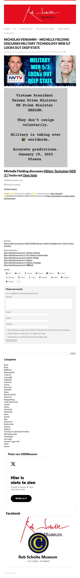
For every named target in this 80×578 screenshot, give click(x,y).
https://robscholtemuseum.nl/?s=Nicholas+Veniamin (22, 253)
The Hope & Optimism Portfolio (16, 432)
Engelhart (8, 380)
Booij (6, 367)
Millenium (8, 412)
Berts (6, 365)
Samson (7, 427)
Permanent (26, 29)
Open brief (63, 29)
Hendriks (7, 390)
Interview (35, 52)
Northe (7, 417)
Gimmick (7, 382)
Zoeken (73, 353)
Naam (8, 312)
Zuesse (6, 446)
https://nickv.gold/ (57, 194)
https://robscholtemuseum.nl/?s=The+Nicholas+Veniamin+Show (26, 255)
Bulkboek (8, 370)
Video (61, 52)
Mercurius (8, 409)
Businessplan (21, 52)
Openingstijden (45, 29)
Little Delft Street (11, 402)
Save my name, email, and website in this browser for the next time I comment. (39, 330)
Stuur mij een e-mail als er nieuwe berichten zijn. (27, 337)
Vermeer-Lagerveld (11, 441)
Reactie (9, 297)
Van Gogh (8, 439)
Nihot (6, 414)
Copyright (8, 377)
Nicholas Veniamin (10, 189)
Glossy (6, 385)
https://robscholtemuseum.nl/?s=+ (18, 265)
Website (9, 324)
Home (7, 29)
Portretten (8, 422)
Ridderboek (54, 52)
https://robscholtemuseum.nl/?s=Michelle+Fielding (21, 258)
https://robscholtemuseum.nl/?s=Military (18, 260)
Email (8, 318)
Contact (9, 33)
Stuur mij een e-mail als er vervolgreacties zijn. (27, 333)
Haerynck (8, 387)
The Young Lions (10, 434)
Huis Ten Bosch (10, 395)
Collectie (7, 375)
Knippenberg (9, 400)
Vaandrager (8, 436)
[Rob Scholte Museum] (40, 13)
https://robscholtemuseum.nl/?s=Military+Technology (22, 263)
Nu (14, 29)
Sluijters (7, 429)
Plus (5, 419)
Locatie (42, 52)
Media (47, 52)
